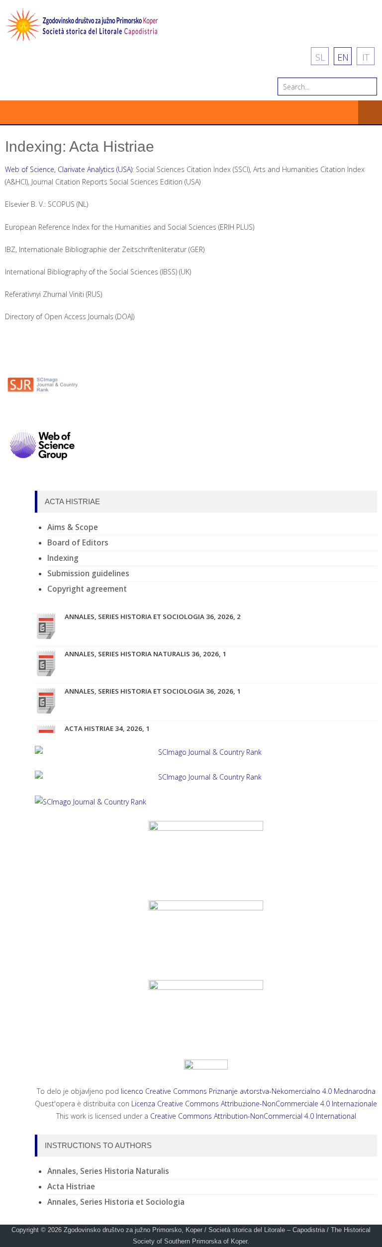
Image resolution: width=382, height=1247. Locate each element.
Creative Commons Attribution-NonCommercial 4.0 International (253, 1116)
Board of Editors (77, 542)
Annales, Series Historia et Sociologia (116, 1202)
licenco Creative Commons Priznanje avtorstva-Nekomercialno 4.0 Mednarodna (248, 1091)
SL (320, 57)
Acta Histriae (71, 1186)
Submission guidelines (88, 573)
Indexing (63, 558)
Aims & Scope (72, 527)
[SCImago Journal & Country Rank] (206, 752)
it (365, 57)
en (343, 57)
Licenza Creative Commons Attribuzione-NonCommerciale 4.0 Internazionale (254, 1103)
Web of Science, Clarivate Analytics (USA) (68, 169)
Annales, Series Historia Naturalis (108, 1171)
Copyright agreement (87, 589)
